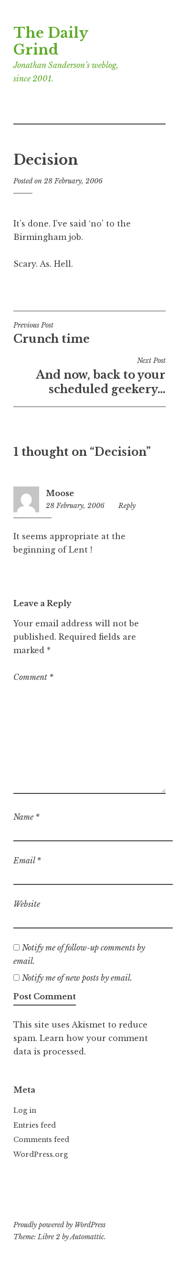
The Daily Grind (50, 41)
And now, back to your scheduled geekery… (101, 376)
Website (26, 904)
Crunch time (51, 333)
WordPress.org (40, 1154)
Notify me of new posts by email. (77, 978)
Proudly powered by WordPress (59, 1225)
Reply (127, 505)
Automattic (87, 1237)
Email (27, 860)
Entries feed (34, 1125)
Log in (24, 1110)
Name (26, 817)
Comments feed (41, 1139)
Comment (33, 677)
